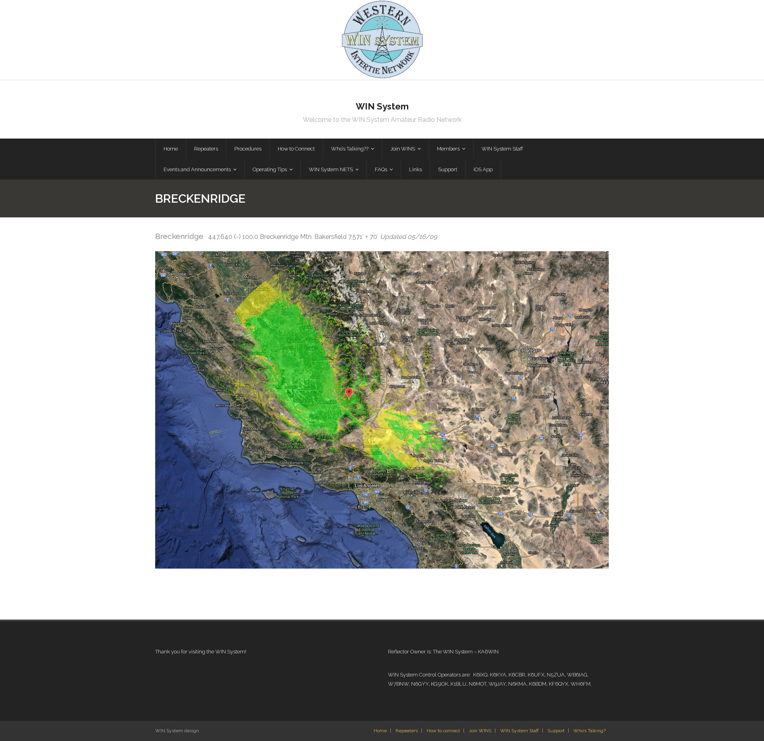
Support (556, 730)
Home (380, 730)
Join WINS (480, 730)
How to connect (443, 730)
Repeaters (407, 730)
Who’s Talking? (589, 730)
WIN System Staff (519, 730)
